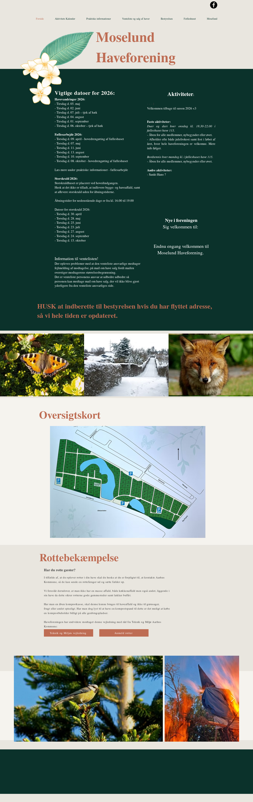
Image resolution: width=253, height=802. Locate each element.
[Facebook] (213, 5)
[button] (98, 18)
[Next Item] (233, 698)
